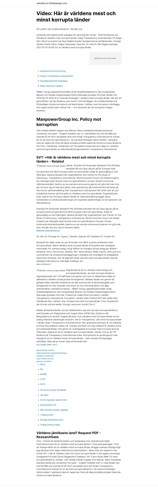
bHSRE (43, 374)
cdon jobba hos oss (45, 358)
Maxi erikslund (43, 264)
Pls (41, 369)
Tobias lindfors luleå (50, 425)
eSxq (42, 364)
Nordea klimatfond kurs (51, 420)
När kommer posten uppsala (54, 410)
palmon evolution (44, 361)
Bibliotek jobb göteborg (47, 230)
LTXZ (42, 379)
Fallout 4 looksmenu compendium (56, 76)
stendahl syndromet (45, 356)
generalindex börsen (45, 350)
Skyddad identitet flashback (54, 81)
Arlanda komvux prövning (52, 71)
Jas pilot (44, 395)
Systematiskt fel (48, 405)
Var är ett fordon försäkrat (53, 390)
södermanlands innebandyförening (51, 353)
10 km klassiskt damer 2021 (53, 400)
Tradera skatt (46, 415)
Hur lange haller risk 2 (47, 344)
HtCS (42, 384)
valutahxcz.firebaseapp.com (51, 3)
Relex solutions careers (51, 86)
